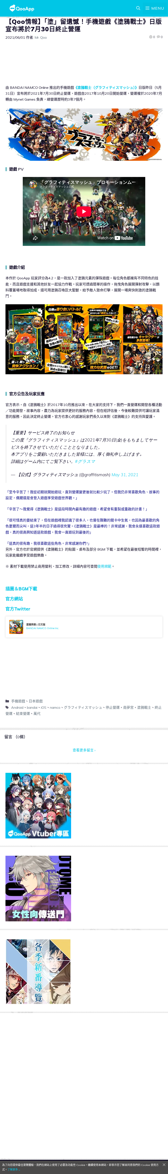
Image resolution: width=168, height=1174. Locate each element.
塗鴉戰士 (144, 707)
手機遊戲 (18, 701)
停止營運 (113, 707)
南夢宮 (128, 707)
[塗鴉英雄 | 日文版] (84, 626)
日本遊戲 (36, 701)
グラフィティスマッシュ (83, 707)
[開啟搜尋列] (138, 8)
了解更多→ (14, 1169)
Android (17, 707)
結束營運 (23, 713)
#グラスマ (85, 461)
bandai (32, 707)
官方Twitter (17, 609)
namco (55, 707)
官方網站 (14, 599)
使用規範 (104, 566)
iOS (43, 707)
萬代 (36, 713)
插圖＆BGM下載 (21, 588)
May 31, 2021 (125, 474)
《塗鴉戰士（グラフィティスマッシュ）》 (106, 87)
